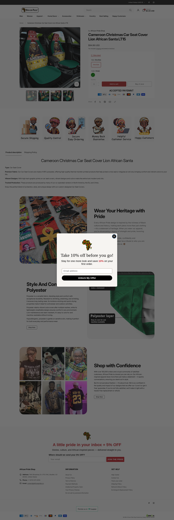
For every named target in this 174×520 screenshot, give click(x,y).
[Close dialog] (114, 236)
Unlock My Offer (87, 278)
